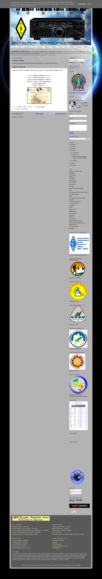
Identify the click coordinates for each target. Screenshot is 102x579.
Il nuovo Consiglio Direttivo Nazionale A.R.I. (23, 532)
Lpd (19, 54)
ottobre (74, 154)
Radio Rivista (33, 54)
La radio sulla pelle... (17, 540)
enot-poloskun (66, 565)
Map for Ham (72, 209)
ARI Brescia (72, 177)
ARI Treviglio (72, 182)
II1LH (53, 532)
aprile (73, 160)
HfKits (70, 196)
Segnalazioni (44, 54)
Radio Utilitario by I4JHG (75, 220)
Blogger (79, 565)
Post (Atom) (20, 117)
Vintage (53, 51)
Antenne (40, 47)
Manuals (54, 47)
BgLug (12, 53)
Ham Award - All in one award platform (79, 192)
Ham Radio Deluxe (74, 194)
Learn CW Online (73, 203)
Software (46, 47)
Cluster (60, 47)
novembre (75, 152)
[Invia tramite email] (38, 107)
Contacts (79, 47)
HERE (41, 85)
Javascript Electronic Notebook (77, 198)
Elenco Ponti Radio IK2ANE (76, 188)
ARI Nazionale (72, 180)
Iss (48, 51)
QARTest (71, 217)
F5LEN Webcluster (57, 544)
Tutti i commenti (75, 493)
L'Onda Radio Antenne (75, 201)
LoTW (70, 207)
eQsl (70, 190)
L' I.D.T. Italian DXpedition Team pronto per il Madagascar (27, 530)
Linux (16, 54)
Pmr (29, 54)
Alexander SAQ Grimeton (18, 548)
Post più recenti (17, 114)
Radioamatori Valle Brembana (76, 222)
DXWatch (54, 542)
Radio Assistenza (28, 53)
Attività (81, 51)
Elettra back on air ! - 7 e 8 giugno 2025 (22, 534)
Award (36, 51)
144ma (59, 51)
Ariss (30, 51)
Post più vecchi (60, 114)
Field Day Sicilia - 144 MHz (59, 530)
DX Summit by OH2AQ (58, 540)
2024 (72, 146)
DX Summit (72, 184)
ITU (75, 53)
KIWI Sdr (71, 200)
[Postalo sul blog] (39, 107)
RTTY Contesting (73, 226)
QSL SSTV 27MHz (17, 544)
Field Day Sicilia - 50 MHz (58, 526)
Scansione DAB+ (16, 542)
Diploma (42, 51)
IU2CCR (79, 53)
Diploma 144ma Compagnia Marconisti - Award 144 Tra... (80, 157)
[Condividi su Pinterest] (44, 107)
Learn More (82, 4)
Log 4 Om (71, 205)
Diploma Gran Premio (57, 528)
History (20, 47)
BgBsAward (52, 53)
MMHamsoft (72, 211)
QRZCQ (72, 47)
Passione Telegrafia (17, 526)
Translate (81, 62)
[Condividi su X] (41, 107)
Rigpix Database (73, 224)
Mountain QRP (73, 213)
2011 (72, 163)
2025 (72, 144)
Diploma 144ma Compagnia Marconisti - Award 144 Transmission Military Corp (37, 70)
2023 (72, 148)
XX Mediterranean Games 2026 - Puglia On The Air (65, 534)
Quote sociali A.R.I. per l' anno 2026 (21, 528)
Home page (39, 114)
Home (13, 47)
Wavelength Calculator (52, 54)
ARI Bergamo (72, 175)
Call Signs (58, 53)
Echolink (71, 186)
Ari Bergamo (74, 51)
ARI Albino (72, 173)
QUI (35, 81)
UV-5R (36, 53)
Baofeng (87, 51)
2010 (72, 165)
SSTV (39, 54)
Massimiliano (24, 54)
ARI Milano (72, 178)
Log (34, 47)
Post (72, 490)
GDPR (85, 47)
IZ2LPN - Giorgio (82, 102)
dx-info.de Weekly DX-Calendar (60, 546)
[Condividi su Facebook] (42, 107)
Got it (89, 4)
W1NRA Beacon (56, 548)
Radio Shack (27, 47)
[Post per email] (35, 106)
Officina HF (72, 215)
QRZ (66, 47)
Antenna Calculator (44, 53)
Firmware (71, 53)
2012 (72, 150)
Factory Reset (64, 53)
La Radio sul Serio (18, 52)
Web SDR (71, 228)
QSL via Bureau (16, 546)
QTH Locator (72, 219)
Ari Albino (66, 51)
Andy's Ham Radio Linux (75, 171)
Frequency (19, 53)
